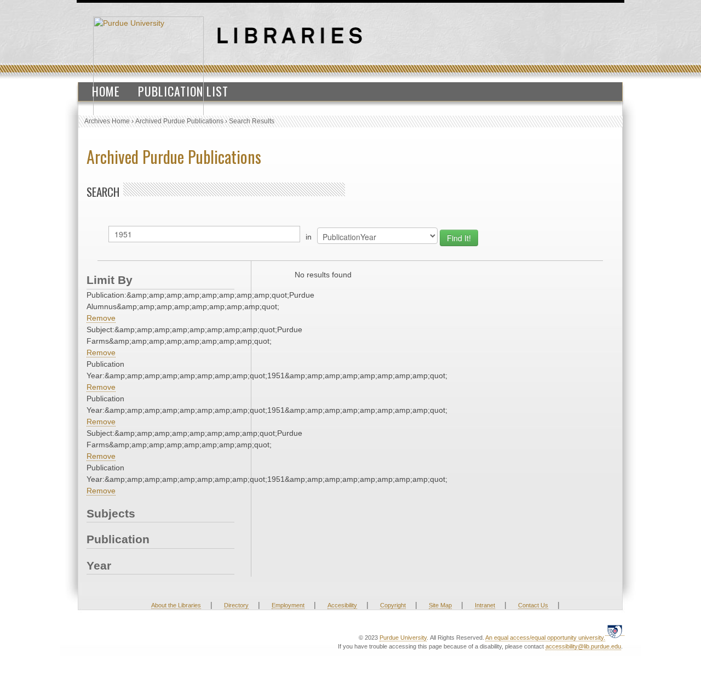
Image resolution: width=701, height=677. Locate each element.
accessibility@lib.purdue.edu (583, 646)
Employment (288, 605)
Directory (236, 605)
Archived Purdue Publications (179, 121)
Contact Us (533, 605)
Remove (101, 318)
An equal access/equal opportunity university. (545, 637)
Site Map (440, 605)
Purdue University (403, 637)
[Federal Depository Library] (614, 631)
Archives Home (107, 121)
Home (106, 91)
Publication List (183, 91)
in (309, 236)
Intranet (485, 605)
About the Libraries (176, 605)
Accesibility (342, 605)
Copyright (393, 605)
